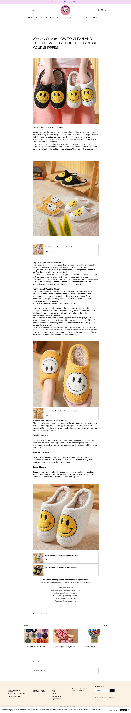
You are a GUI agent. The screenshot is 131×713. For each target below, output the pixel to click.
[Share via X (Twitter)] (38, 613)
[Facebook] (58, 706)
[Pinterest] (68, 706)
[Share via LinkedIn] (42, 613)
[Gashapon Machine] (94, 636)
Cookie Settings (112, 710)
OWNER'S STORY (38, 690)
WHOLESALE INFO (39, 691)
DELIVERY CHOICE (57, 694)
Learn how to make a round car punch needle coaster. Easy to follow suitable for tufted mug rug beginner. (35, 647)
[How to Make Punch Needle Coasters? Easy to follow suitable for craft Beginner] (65, 636)
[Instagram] (74, 706)
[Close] (129, 710)
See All (105, 625)
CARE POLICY (56, 693)
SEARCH (54, 690)
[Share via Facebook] (33, 613)
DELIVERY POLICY (57, 696)
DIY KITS (11, 691)
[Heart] (102, 10)
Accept (123, 710)
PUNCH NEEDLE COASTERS (16, 693)
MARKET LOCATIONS (78, 690)
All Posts (26, 24)
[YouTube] (64, 706)
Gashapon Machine (90, 646)
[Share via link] (46, 613)
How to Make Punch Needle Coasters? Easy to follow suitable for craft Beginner (65, 647)
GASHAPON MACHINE (14, 690)
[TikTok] (71, 706)
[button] (39, 18)
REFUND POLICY (56, 699)
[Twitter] (61, 706)
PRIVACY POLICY (57, 698)
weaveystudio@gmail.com (82, 688)
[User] (98, 10)
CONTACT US (55, 691)
